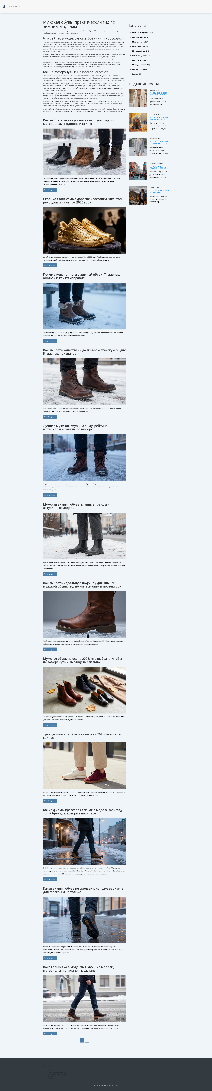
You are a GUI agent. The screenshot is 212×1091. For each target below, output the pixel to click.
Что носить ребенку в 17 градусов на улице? (159, 119)
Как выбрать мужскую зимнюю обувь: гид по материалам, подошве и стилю (78, 122)
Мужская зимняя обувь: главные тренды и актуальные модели (76, 506)
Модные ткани (140, 42)
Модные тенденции (142, 33)
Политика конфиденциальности (59, 1074)
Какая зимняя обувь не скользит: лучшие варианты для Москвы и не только (83, 890)
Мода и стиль (139, 69)
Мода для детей (141, 65)
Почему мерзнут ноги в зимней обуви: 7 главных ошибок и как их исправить (81, 276)
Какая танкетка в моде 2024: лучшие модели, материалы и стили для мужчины (78, 969)
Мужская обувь (140, 51)
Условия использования (56, 1072)
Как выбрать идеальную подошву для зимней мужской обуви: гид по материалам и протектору (82, 585)
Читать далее (49, 190)
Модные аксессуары (142, 60)
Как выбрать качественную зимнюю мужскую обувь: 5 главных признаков (84, 352)
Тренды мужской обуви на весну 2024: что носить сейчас (82, 736)
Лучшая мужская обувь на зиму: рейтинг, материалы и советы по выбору (75, 427)
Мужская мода (140, 46)
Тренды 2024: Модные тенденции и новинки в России (159, 168)
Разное (136, 74)
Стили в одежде (141, 55)
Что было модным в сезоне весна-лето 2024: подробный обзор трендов (159, 144)
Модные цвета (140, 37)
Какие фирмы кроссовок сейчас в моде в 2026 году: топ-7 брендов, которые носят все (83, 811)
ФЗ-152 (50, 1076)
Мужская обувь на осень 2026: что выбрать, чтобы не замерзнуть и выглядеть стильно (82, 660)
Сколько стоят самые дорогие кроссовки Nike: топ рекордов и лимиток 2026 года (82, 200)
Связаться (51, 1079)
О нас (49, 1070)
